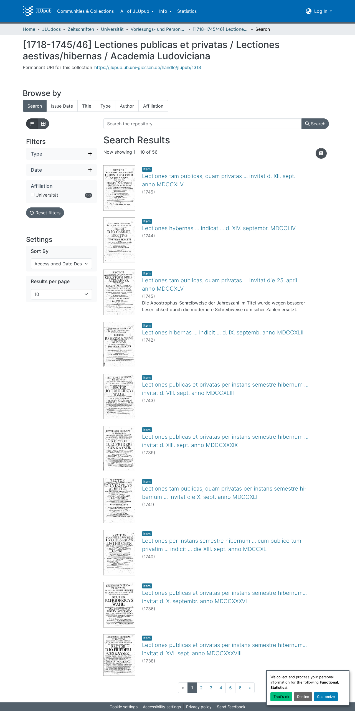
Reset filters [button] (47, 212)
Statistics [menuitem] (187, 11)
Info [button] (163, 11)
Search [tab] (34, 106)
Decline (303, 697)
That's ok (281, 697)
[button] (37, 11)
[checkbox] (32, 194)
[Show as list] (32, 123)
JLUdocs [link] (51, 29)
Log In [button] (321, 11)
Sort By (40, 251)
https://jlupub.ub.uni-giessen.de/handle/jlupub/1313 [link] (147, 67)
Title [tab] (86, 106)
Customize (326, 697)
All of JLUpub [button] (134, 11)
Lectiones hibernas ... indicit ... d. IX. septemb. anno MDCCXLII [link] (222, 332)
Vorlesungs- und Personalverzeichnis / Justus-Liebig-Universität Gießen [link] (158, 29)
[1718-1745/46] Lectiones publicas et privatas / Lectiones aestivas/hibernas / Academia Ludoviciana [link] (220, 29)
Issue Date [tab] (62, 106)
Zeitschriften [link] (81, 29)
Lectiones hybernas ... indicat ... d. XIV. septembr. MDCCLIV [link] (219, 228)
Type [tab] (105, 106)
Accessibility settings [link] (162, 706)
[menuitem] (136, 11)
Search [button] (317, 123)
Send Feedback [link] (231, 706)
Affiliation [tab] (153, 106)
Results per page (50, 282)
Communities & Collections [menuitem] (85, 11)
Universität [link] (112, 29)
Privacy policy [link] (199, 706)
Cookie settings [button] (124, 706)
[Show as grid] (43, 123)
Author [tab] (127, 106)
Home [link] (29, 29)
